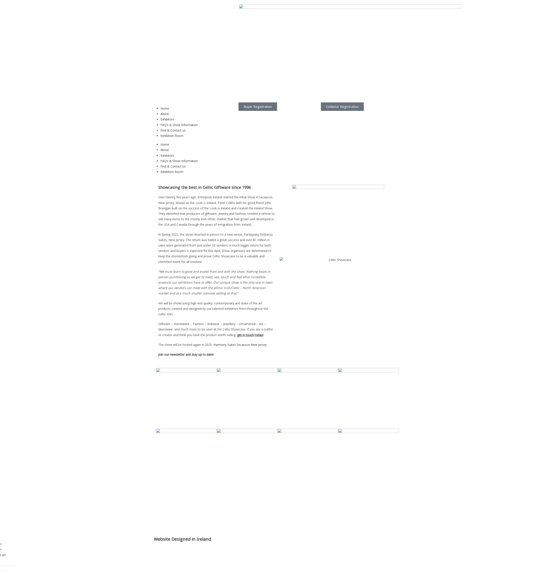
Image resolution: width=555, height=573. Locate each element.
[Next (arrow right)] (5, 571)
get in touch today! (250, 335)
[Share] (9, 565)
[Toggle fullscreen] (5, 565)
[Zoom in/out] (1, 565)
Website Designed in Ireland (182, 539)
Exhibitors (167, 119)
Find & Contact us (173, 130)
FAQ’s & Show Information (179, 125)
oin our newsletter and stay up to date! (186, 354)
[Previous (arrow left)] (1, 571)
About (164, 114)
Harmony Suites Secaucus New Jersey (240, 345)
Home (164, 108)
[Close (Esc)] (13, 565)
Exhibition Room (171, 136)
